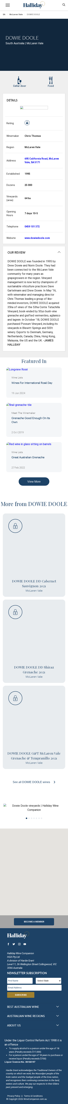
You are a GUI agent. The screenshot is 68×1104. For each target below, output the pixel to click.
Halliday (34, 4)
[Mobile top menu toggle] (8, 6)
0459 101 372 (32, 226)
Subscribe (21, 995)
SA (4, 14)
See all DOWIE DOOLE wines (32, 782)
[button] (34, 869)
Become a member (34, 922)
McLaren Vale (16, 14)
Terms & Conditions (33, 1096)
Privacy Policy (13, 1096)
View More (34, 481)
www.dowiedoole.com (37, 238)
